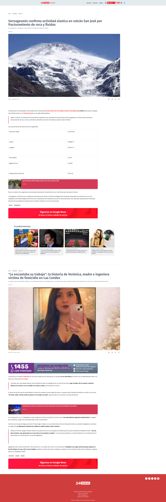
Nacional (89, 3)
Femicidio (11, 456)
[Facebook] (112, 99)
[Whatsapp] (109, 99)
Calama (17, 456)
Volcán (10, 205)
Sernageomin (17, 205)
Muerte (22, 456)
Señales (111, 3)
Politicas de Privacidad (83, 496)
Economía (95, 3)
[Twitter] (115, 99)
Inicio (9, 13)
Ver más (24, 184)
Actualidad (14, 13)
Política (101, 3)
